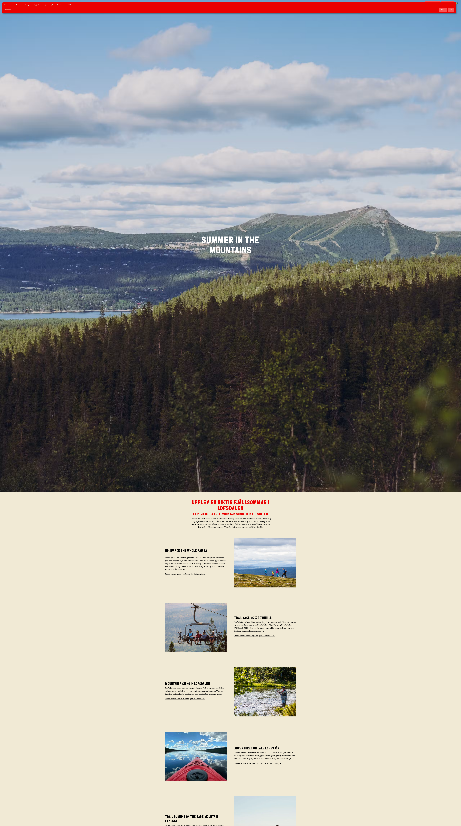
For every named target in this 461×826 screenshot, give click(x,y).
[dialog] (229, 7)
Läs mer (7, 9)
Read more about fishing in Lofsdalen (185, 698)
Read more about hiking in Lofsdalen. (185, 574)
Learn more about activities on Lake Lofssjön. (258, 763)
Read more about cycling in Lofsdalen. (254, 635)
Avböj (443, 9)
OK (451, 9)
